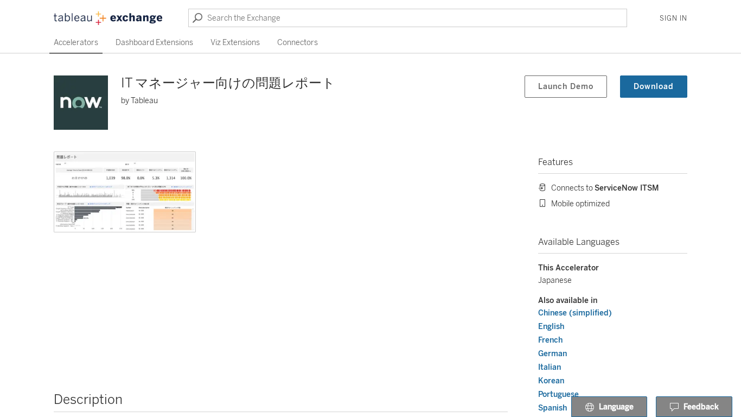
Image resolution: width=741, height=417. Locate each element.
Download (654, 86)
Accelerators (76, 42)
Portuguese (558, 394)
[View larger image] (125, 191)
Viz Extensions (235, 42)
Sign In (673, 18)
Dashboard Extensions (154, 42)
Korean (551, 381)
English (551, 326)
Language (616, 407)
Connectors (297, 42)
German (552, 353)
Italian (549, 367)
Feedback (701, 407)
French (550, 340)
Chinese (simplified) (575, 313)
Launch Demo (565, 86)
